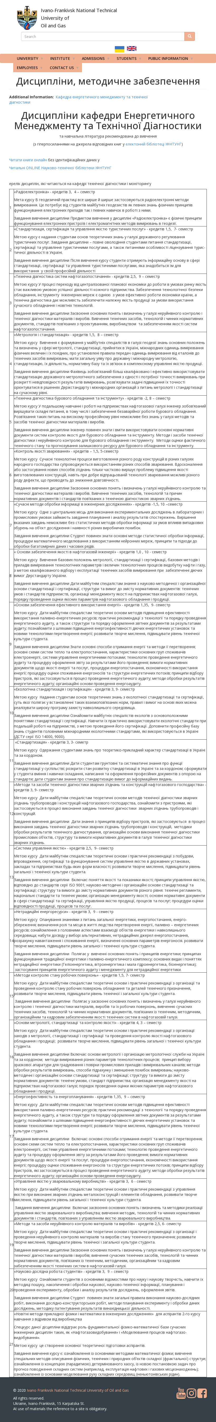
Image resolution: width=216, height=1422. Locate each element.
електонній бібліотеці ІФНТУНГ (153, 144)
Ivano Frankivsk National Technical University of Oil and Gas (78, 1390)
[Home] (27, 18)
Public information (166, 59)
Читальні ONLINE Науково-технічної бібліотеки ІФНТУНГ (60, 167)
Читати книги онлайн (28, 159)
